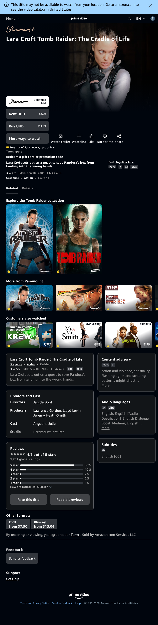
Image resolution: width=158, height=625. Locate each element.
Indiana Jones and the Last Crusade (79, 298)
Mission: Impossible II (128, 298)
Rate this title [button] (29, 499)
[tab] (12, 188)
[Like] (91, 136)
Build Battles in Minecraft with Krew (29, 335)
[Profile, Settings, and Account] (153, 18)
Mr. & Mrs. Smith (79, 335)
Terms (75, 534)
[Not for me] (105, 136)
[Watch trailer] (60, 136)
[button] (31, 486)
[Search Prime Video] (129, 18)
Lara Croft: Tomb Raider (29, 298)
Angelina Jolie (124, 162)
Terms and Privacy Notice (34, 603)
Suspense (12, 177)
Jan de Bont (42, 402)
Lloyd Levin (72, 410)
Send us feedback (62, 603)
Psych (128, 335)
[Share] (119, 136)
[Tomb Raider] (79, 239)
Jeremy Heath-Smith (49, 415)
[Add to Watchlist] (79, 136)
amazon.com (124, 4)
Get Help (12, 579)
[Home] (79, 18)
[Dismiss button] (150, 6)
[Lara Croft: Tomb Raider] (29, 239)
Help (78, 603)
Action (28, 177)
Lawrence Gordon (47, 410)
